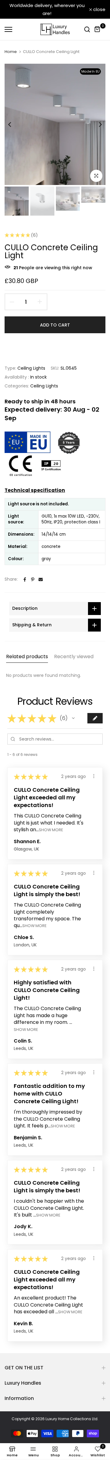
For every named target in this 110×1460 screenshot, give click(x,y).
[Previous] (14, 124)
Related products (27, 656)
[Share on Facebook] (24, 579)
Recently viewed (74, 656)
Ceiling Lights (31, 368)
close (98, 9)
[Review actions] (94, 776)
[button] (73, 718)
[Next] (96, 124)
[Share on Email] (40, 579)
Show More (51, 830)
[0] (97, 29)
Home (11, 52)
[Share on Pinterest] (32, 579)
